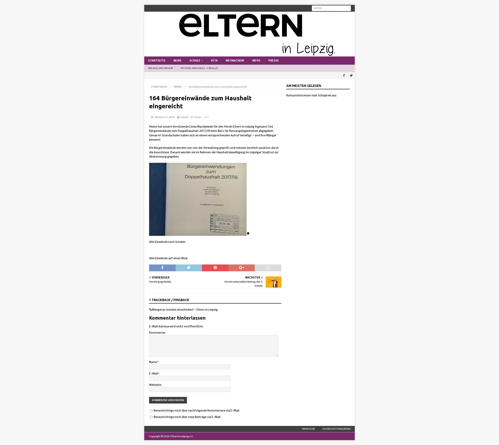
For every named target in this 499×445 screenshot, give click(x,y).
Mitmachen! (235, 60)
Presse (273, 60)
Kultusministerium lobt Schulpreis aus (311, 95)
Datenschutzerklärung (337, 428)
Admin (184, 117)
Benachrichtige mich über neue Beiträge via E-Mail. (187, 417)
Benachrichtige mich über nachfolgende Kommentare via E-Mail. (197, 410)
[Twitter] (351, 75)
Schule (194, 60)
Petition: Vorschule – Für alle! (199, 68)
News (177, 60)
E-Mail (153, 373)
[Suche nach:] (331, 8)
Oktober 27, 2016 (164, 117)
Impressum (308, 428)
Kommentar (157, 332)
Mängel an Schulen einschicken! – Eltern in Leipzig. (185, 309)
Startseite (156, 60)
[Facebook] (344, 75)
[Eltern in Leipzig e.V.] (241, 54)
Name (153, 362)
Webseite (155, 385)
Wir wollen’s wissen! (160, 68)
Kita (214, 60)
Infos (256, 60)
